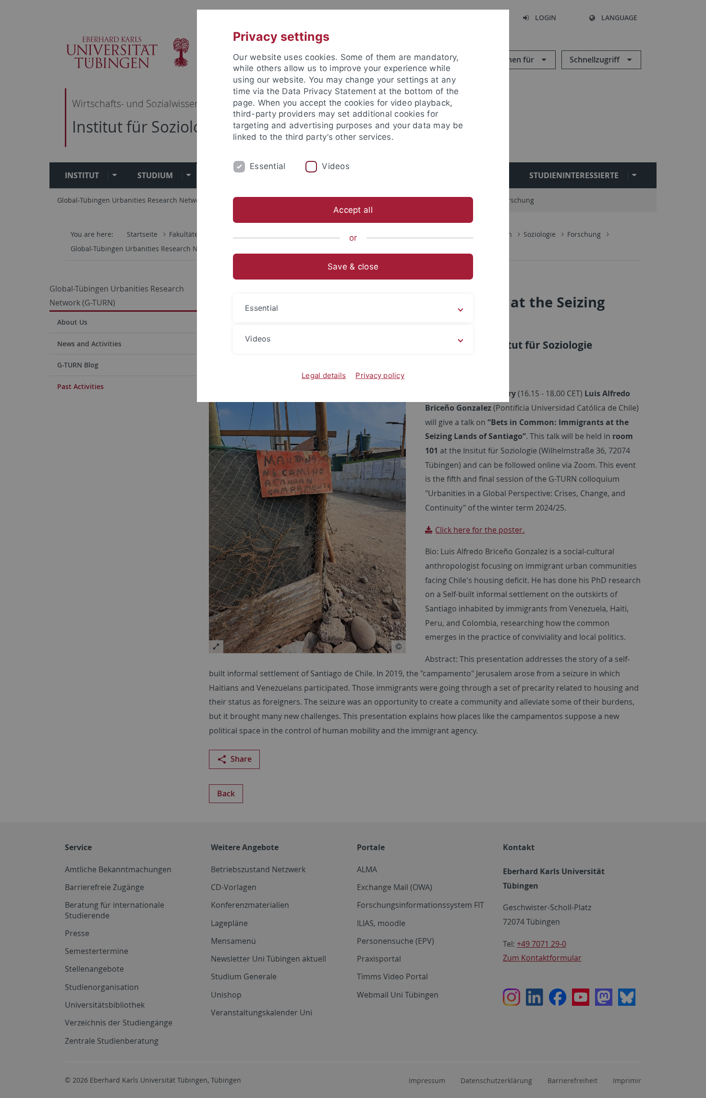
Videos (336, 166)
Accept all (353, 210)
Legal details (324, 375)
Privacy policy (379, 375)
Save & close (353, 266)
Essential (267, 166)
